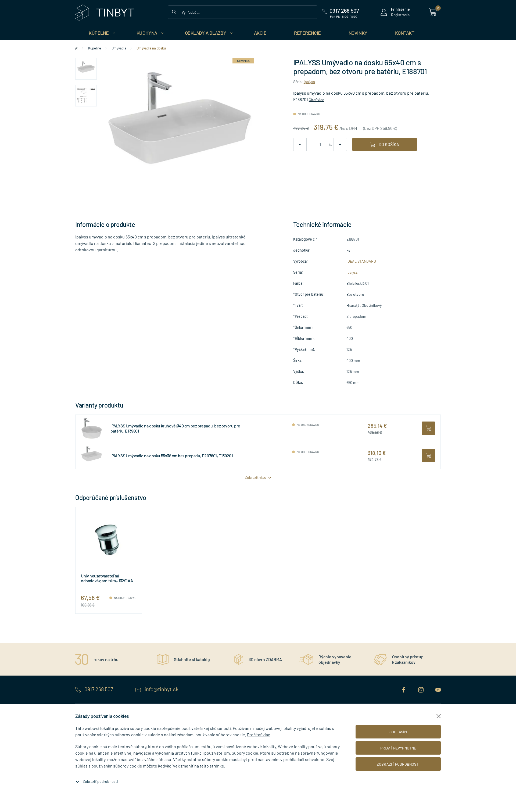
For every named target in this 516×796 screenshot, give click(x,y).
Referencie (307, 33)
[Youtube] (438, 689)
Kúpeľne (99, 33)
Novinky (358, 33)
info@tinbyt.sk (161, 689)
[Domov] (76, 48)
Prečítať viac (258, 734)
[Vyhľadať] (174, 11)
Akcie (260, 33)
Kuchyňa (147, 33)
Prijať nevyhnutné (398, 748)
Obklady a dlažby (205, 33)
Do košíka (388, 144)
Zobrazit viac (256, 477)
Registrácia (400, 14)
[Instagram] (421, 689)
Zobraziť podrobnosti (100, 781)
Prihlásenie (400, 9)
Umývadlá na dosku (151, 48)
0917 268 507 (98, 689)
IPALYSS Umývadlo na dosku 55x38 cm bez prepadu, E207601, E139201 (171, 455)
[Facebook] (404, 689)
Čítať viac (316, 99)
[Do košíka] (428, 428)
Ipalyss (309, 81)
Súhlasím (398, 732)
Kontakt (404, 33)
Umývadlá (119, 48)
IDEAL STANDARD (361, 261)
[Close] (438, 716)
